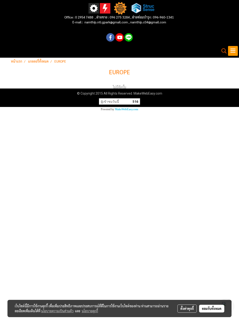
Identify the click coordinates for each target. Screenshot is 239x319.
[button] (222, 50)
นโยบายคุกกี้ (90, 311)
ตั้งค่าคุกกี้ (187, 308)
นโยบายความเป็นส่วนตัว (57, 311)
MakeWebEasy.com (126, 109)
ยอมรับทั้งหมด (211, 308)
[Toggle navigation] (233, 51)
